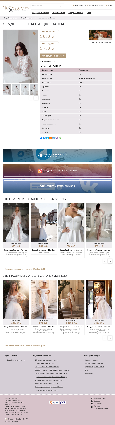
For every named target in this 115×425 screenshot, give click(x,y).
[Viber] (56, 138)
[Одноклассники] (50, 138)
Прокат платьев (58, 13)
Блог (89, 13)
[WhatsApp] (60, 138)
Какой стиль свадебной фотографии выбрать (49, 380)
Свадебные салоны (40, 13)
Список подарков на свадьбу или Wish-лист (49, 387)
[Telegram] (53, 138)
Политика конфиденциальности (101, 407)
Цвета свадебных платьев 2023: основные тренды (51, 373)
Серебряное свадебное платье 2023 (47, 390)
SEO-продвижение (11, 421)
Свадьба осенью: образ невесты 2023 (47, 367)
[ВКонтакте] (41, 138)
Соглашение (98, 403)
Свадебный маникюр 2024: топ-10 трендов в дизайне (52, 370)
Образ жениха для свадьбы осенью (46, 360)
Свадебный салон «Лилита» (16, 360)
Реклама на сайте (100, 398)
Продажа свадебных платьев (94, 367)
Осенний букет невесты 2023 (44, 363)
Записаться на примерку (52, 56)
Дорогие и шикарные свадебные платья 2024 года (51, 377)
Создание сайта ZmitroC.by (17, 419)
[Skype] (47, 138)
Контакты (97, 401)
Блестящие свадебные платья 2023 (46, 383)
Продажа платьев (76, 13)
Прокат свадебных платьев (94, 363)
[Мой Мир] (44, 138)
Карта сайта (89, 373)
